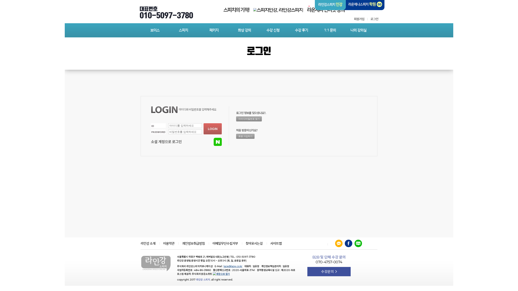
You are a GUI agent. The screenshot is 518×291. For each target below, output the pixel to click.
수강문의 (327, 272)
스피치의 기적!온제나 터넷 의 (284, 10)
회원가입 (359, 19)
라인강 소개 (148, 243)
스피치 (183, 30)
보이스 (154, 30)
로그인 (374, 19)
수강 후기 (301, 30)
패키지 (214, 30)
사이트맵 (276, 243)
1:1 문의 (330, 30)
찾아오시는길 (254, 243)
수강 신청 (272, 30)
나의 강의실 (358, 30)
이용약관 (168, 243)
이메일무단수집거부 (225, 243)
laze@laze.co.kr (233, 266)
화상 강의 (244, 30)
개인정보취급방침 (193, 243)
